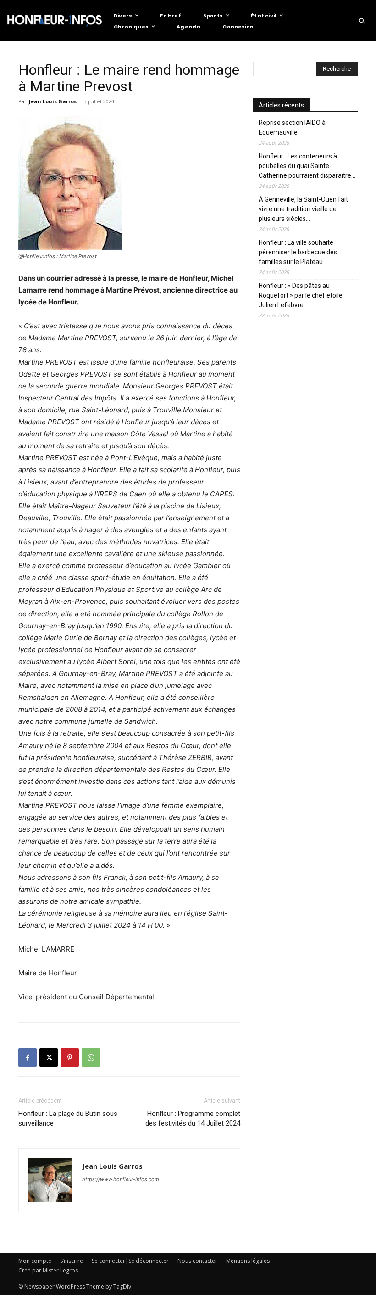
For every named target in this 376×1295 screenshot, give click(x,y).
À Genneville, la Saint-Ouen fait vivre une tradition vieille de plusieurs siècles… (303, 209)
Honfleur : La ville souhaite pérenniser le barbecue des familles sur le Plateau (298, 252)
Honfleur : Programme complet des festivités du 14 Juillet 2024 (192, 1118)
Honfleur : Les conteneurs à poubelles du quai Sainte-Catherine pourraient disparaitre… (307, 165)
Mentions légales (248, 1261)
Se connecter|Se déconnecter (130, 1261)
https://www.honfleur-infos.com (120, 1179)
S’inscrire (71, 1261)
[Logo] (54, 21)
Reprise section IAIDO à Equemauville (292, 127)
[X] (48, 1057)
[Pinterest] (70, 1057)
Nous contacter (197, 1261)
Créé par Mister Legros (48, 1270)
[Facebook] (27, 1057)
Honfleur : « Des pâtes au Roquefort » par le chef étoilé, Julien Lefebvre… (301, 295)
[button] (362, 20)
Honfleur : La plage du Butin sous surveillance (67, 1118)
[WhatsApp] (91, 1057)
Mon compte (34, 1261)
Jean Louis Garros (53, 101)
